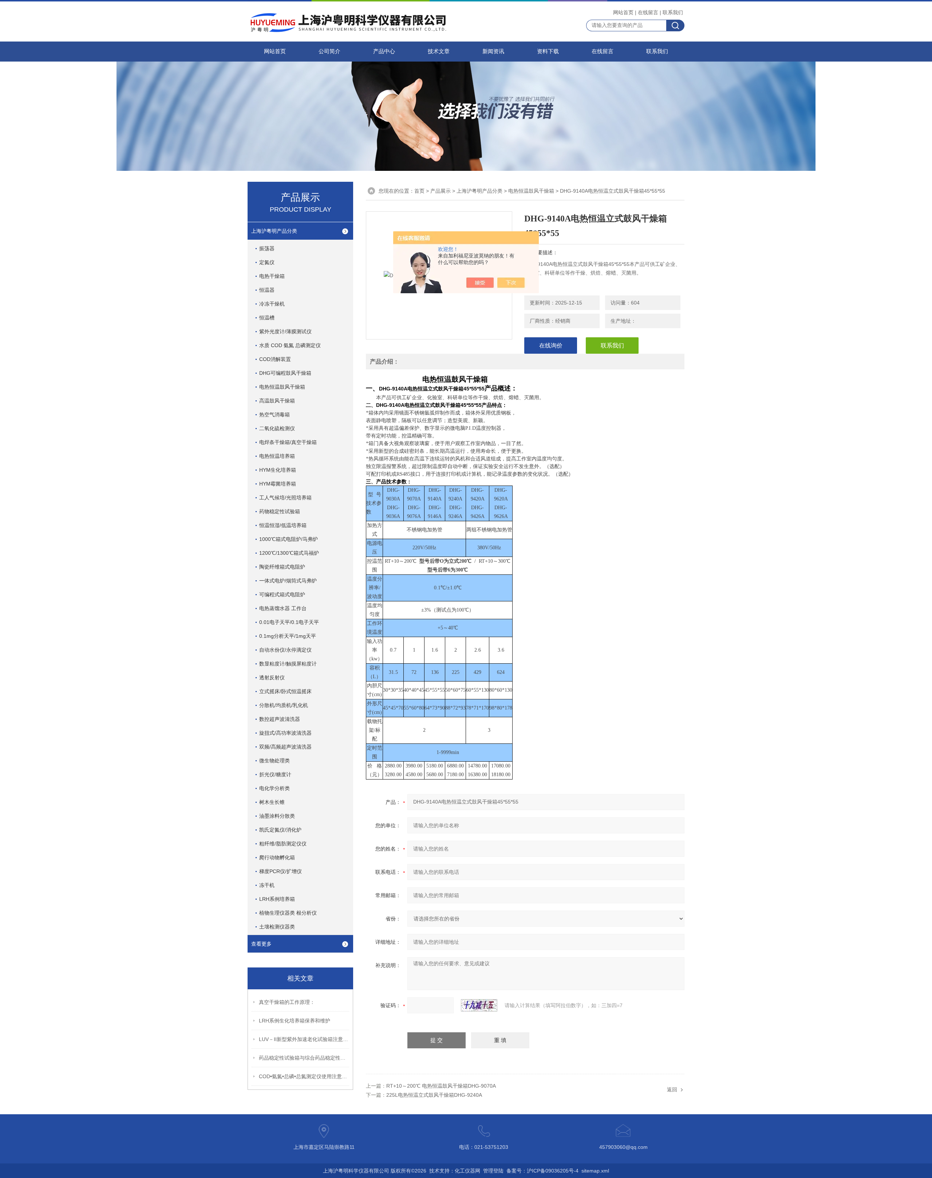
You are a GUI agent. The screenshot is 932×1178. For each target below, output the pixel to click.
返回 (672, 1089)
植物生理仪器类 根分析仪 (288, 913)
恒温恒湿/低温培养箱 (283, 525)
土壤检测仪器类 (277, 927)
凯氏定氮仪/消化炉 (280, 830)
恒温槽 (267, 318)
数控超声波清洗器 (279, 719)
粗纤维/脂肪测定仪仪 (283, 844)
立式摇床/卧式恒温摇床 (285, 691)
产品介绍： (384, 361)
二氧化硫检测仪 (277, 428)
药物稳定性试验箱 (279, 511)
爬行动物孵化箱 (277, 857)
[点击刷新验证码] (479, 1005)
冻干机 (267, 885)
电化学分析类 (274, 788)
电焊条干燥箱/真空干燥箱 (288, 442)
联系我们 (673, 12)
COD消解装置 (275, 359)
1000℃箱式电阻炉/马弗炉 (288, 539)
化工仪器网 (467, 1171)
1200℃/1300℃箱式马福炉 (289, 553)
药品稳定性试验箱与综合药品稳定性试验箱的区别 (304, 1058)
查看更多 (261, 944)
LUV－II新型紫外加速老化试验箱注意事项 (304, 1039)
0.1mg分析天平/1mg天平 (287, 636)
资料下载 (548, 51)
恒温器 (267, 290)
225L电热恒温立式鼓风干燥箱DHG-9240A (434, 1095)
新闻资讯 (493, 51)
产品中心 (384, 51)
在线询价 (550, 345)
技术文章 (439, 51)
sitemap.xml (595, 1171)
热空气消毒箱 (274, 414)
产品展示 (440, 191)
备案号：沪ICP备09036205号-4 (542, 1171)
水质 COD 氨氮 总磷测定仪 (290, 345)
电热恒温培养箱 (277, 456)
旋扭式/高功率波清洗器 (285, 733)
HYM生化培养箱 (277, 470)
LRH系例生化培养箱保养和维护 (294, 1021)
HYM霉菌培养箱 (277, 484)
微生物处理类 (274, 760)
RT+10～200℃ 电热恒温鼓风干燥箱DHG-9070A (441, 1086)
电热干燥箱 (272, 276)
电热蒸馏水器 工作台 (283, 608)
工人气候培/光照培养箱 (285, 497)
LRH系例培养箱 (277, 899)
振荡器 (267, 248)
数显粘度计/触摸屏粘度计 (288, 664)
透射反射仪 (272, 677)
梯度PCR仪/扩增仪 (280, 871)
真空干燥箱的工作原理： (287, 1002)
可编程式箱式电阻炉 (282, 594)
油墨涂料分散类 (277, 816)
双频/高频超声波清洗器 (285, 747)
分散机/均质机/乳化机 (283, 705)
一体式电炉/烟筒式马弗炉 (288, 581)
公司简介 (329, 51)
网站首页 (623, 12)
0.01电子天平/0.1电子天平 (289, 622)
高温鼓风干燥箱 (277, 401)
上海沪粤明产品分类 (274, 231)
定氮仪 (267, 262)
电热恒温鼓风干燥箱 (282, 387)
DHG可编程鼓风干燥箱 (285, 373)
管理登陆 (493, 1171)
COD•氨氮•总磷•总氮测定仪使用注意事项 (304, 1076)
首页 (419, 191)
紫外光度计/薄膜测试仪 (285, 331)
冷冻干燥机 (272, 304)
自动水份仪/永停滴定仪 (285, 650)
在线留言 (648, 12)
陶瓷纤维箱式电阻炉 (282, 567)
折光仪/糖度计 (275, 774)
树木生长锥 (272, 802)
